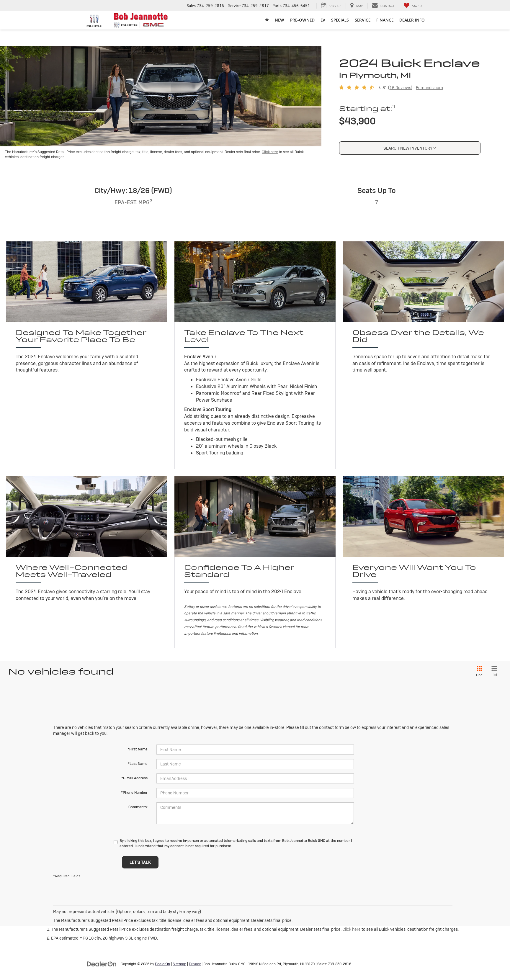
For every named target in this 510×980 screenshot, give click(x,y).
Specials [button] (340, 20)
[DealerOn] (102, 963)
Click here (270, 152)
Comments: (138, 807)
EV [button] (323, 20)
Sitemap (179, 964)
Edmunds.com (429, 87)
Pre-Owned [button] (302, 20)
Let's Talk (140, 862)
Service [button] (362, 20)
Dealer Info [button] (412, 20)
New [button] (279, 20)
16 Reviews (400, 87)
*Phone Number (134, 792)
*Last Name (138, 763)
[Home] (267, 20)
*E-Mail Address (134, 778)
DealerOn (162, 964)
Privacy (195, 964)
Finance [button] (384, 20)
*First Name (138, 749)
